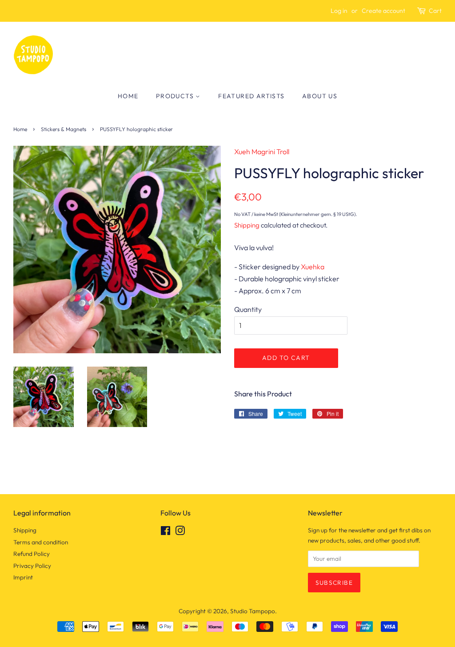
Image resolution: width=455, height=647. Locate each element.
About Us (319, 96)
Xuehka (312, 266)
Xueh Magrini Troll (261, 151)
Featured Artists (251, 96)
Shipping (246, 225)
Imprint (23, 577)
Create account (383, 11)
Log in (339, 11)
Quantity (248, 309)
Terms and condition (40, 542)
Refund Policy (31, 554)
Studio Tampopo (252, 611)
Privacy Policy (32, 566)
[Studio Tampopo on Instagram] (180, 532)
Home (128, 96)
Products (176, 96)
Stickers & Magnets (63, 129)
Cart (435, 11)
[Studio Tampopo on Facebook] (165, 532)
